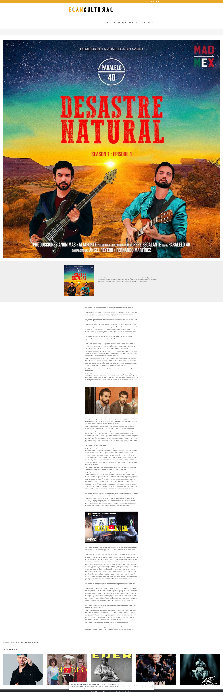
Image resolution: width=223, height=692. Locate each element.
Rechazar (137, 686)
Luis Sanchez (8, 642)
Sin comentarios (35, 642)
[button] (156, 22)
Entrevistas (28, 642)
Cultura (23, 642)
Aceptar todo (126, 686)
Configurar (147, 686)
